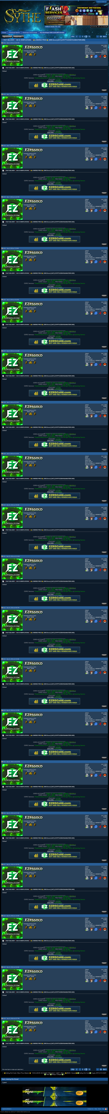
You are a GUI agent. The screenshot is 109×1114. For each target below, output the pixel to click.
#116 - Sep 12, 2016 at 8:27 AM (11, 813)
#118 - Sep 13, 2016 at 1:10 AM (11, 915)
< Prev (72, 36)
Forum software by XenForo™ (15, 1111)
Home (99, 1109)
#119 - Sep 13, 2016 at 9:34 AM (11, 967)
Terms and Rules (104, 1111)
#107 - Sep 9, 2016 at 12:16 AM (11, 351)
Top (103, 1109)
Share (104, 90)
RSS (106, 1109)
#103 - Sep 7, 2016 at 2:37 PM (11, 145)
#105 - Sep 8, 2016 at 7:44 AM (11, 248)
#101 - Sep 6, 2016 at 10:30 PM (11, 43)
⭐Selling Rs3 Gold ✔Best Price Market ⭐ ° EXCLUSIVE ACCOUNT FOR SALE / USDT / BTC (34, 1073)
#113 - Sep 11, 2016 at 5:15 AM (11, 659)
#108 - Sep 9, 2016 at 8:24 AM (11, 402)
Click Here (104, 51)
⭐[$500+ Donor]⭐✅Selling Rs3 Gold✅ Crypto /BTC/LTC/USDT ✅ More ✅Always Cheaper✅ (75, 1073)
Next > (105, 36)
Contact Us (90, 1109)
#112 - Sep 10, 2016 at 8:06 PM (11, 607)
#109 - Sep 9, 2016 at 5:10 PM (11, 453)
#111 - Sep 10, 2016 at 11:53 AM (11, 556)
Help (96, 1109)
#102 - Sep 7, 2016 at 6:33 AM (11, 94)
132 (101, 36)
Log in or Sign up (101, 1)
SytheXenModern (6, 1109)
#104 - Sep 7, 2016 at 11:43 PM (11, 197)
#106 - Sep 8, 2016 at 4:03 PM (11, 299)
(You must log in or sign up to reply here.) (12, 1069)
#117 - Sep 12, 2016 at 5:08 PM (11, 864)
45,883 (105, 46)
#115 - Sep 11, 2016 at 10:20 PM (11, 761)
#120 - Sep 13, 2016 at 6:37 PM (11, 1018)
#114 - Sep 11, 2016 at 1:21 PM (11, 710)
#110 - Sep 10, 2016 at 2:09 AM (11, 505)
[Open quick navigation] (106, 32)
